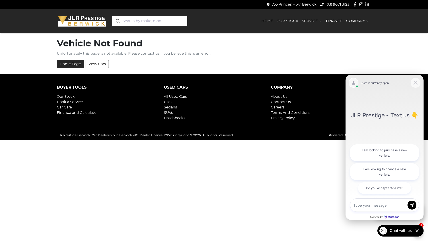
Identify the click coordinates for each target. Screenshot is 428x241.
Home (267, 21)
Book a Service (70, 102)
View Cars (97, 64)
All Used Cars (175, 96)
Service (310, 21)
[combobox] (149, 21)
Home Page (70, 64)
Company (355, 21)
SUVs (168, 112)
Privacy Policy (283, 118)
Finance (334, 21)
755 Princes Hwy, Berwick (294, 4)
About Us (279, 96)
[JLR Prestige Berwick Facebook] (356, 4)
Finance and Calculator (77, 112)
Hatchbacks (174, 118)
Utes (168, 102)
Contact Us (281, 102)
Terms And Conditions (291, 112)
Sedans (170, 107)
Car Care (64, 107)
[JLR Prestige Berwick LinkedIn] (368, 4)
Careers (277, 107)
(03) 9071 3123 (337, 4)
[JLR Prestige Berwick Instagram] (362, 4)
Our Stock (287, 21)
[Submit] (117, 21)
